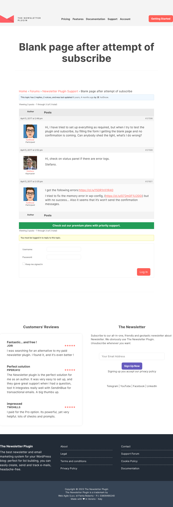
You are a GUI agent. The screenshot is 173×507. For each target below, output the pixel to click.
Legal (63, 453)
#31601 (149, 181)
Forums (35, 91)
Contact (125, 446)
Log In (144, 272)
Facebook (139, 386)
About (64, 446)
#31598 (149, 118)
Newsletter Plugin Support (60, 91)
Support (112, 19)
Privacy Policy (68, 468)
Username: (27, 249)
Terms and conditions (73, 461)
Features (78, 19)
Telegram (112, 386)
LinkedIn (152, 386)
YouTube (125, 386)
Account (125, 19)
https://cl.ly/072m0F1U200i (123, 196)
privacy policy (148, 371)
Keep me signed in (34, 264)
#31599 (149, 150)
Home (23, 91)
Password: (27, 257)
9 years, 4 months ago (83, 97)
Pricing (65, 19)
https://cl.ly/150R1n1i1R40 (96, 190)
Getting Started (160, 18)
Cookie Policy (129, 461)
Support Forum (130, 453)
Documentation (95, 19)
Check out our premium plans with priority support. (86, 225)
